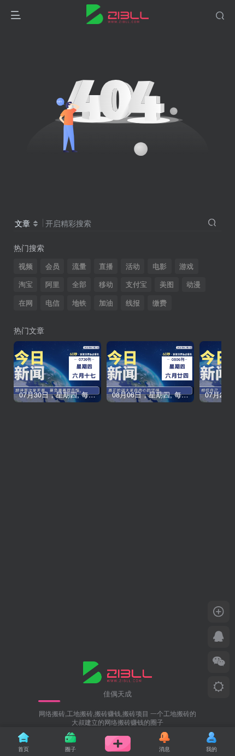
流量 (79, 266)
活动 (133, 266)
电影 (159, 266)
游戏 (186, 266)
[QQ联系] (219, 637)
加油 (106, 303)
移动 (106, 284)
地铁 (79, 303)
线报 (133, 303)
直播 (106, 266)
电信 (52, 303)
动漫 (193, 284)
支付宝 (136, 284)
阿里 (52, 284)
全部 (79, 284)
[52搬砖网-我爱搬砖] (117, 671)
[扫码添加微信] (219, 662)
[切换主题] (219, 687)
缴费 (159, 303)
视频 (26, 266)
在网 (26, 303)
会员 (52, 266)
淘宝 (26, 284)
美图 (167, 284)
